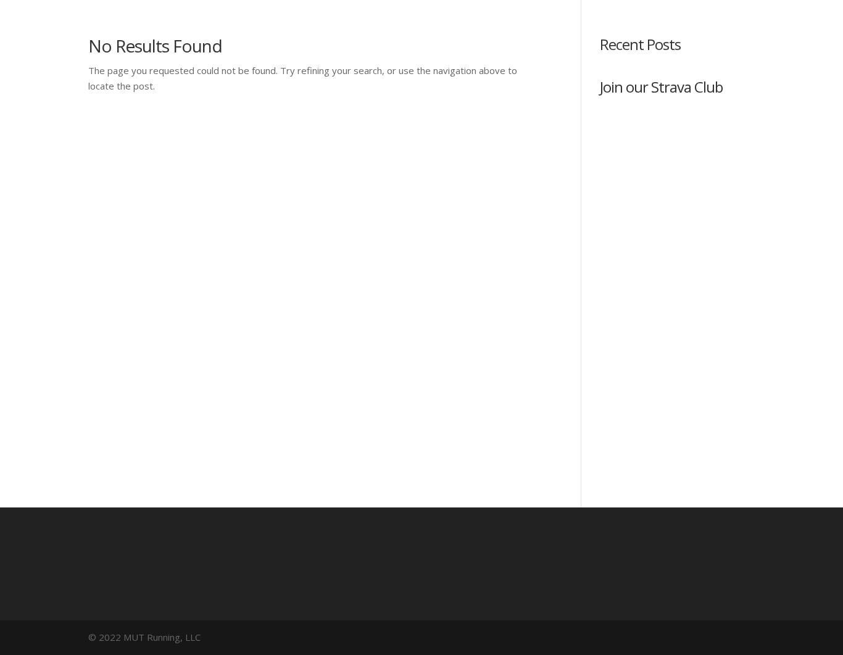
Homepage (445, 69)
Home (383, 69)
